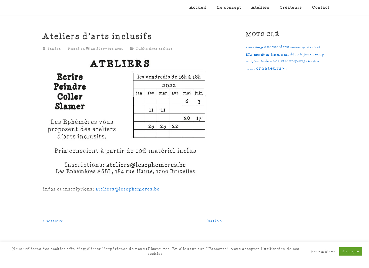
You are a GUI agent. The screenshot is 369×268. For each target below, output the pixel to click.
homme (250, 69)
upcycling (297, 61)
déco (294, 54)
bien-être (280, 61)
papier (250, 47)
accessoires (276, 47)
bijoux (306, 54)
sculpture (253, 61)
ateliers (165, 49)
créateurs (268, 68)
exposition (261, 54)
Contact (321, 7)
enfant (315, 47)
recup (318, 54)
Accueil (198, 7)
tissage (259, 47)
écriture (295, 47)
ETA (249, 54)
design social (279, 54)
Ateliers (260, 7)
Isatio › (214, 221)
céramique (313, 61)
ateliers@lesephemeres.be (127, 189)
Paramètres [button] (323, 251)
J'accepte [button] (351, 251)
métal (305, 47)
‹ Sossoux (53, 221)
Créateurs (291, 7)
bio (285, 69)
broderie (266, 61)
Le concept (229, 7)
